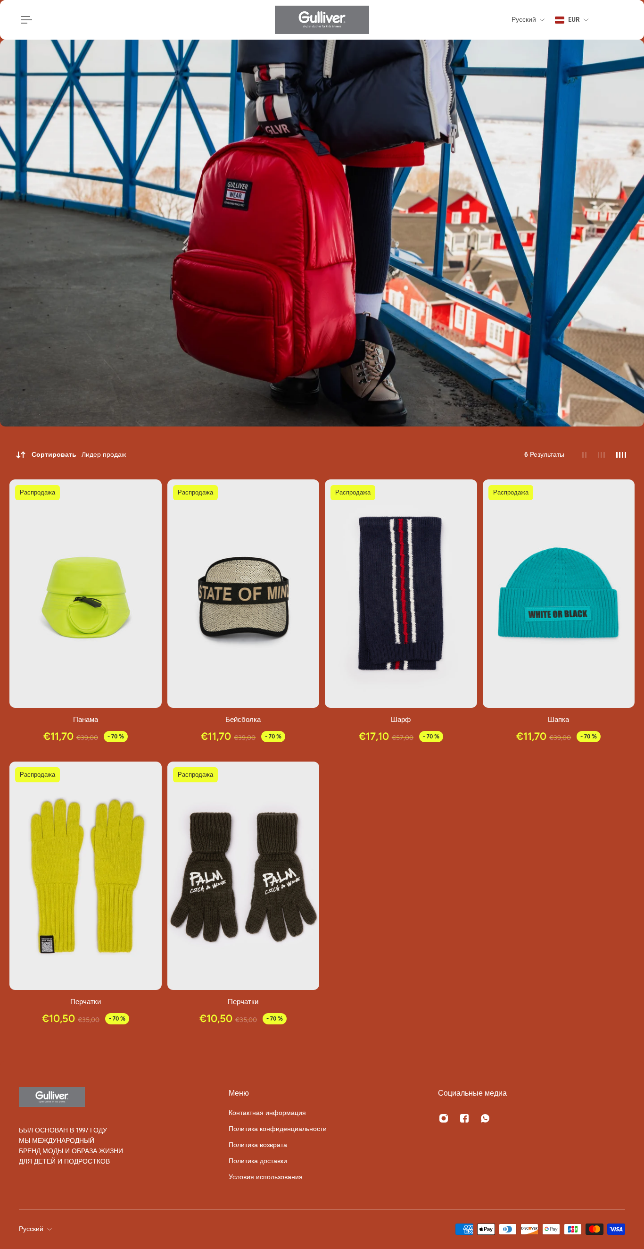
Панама (85, 719)
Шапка (558, 719)
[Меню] (24, 19)
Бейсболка (243, 719)
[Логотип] (322, 20)
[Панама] (85, 593)
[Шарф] (401, 593)
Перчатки (85, 1001)
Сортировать (79, 455)
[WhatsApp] (485, 1118)
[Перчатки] (85, 876)
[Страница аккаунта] (613, 20)
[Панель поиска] (602, 20)
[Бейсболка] (243, 593)
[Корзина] (625, 20)
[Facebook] (464, 1118)
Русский (31, 1229)
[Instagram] (443, 1118)
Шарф (401, 719)
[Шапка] (559, 593)
